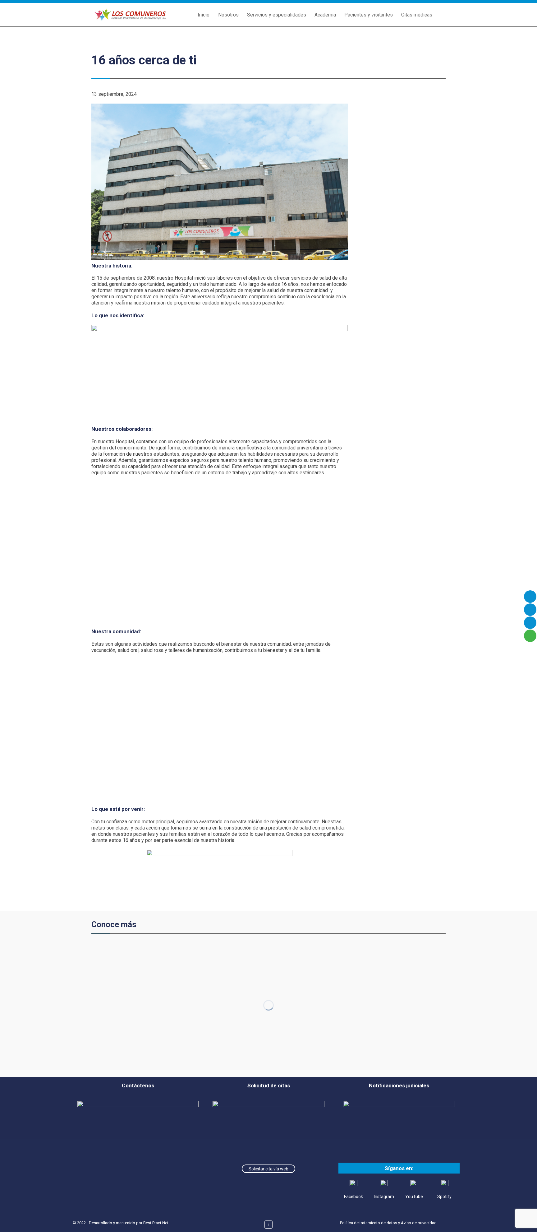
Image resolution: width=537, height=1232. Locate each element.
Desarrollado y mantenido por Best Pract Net (128, 1222)
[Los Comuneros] (130, 14)
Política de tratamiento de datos (368, 1222)
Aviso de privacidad (419, 1222)
